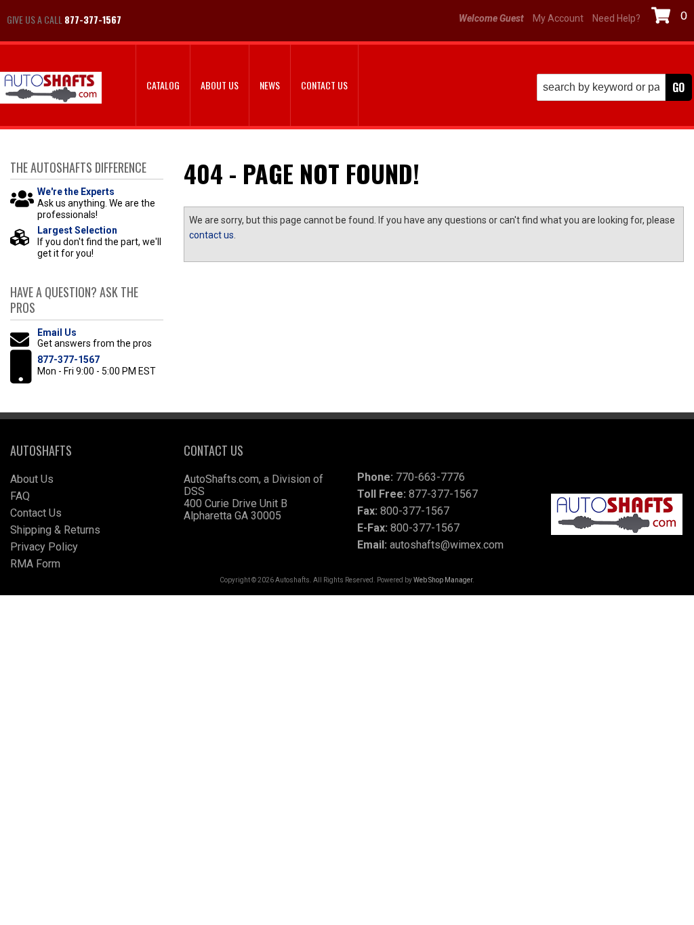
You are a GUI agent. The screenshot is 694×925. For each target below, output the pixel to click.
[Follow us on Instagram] (179, 19)
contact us (211, 235)
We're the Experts (76, 191)
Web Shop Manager (442, 580)
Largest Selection (77, 230)
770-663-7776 (430, 477)
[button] (614, 87)
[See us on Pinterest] (213, 19)
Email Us (57, 332)
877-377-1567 (68, 359)
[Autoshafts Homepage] (51, 89)
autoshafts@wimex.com (447, 544)
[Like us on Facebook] (145, 19)
